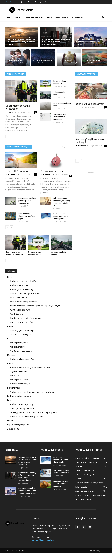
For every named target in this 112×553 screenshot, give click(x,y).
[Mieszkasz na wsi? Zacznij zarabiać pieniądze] (45, 484)
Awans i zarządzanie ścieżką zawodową (27, 416)
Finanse (18, 17)
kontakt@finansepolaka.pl (43, 540)
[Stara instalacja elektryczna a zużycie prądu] (10, 216)
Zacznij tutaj (21, 2)
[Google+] (84, 527)
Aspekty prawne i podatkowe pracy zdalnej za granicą (33, 412)
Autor (30, 2)
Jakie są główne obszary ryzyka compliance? (59, 116)
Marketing (11, 355)
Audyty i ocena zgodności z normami (26, 318)
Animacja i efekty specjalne (22, 408)
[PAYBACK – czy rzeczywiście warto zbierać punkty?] (45, 216)
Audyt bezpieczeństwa (20, 310)
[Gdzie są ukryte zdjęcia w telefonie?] (43, 58)
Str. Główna (9, 2)
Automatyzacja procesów (21, 322)
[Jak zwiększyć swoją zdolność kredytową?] (45, 473)
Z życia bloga (78, 17)
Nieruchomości (13, 387)
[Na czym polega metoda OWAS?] (45, 83)
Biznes (9, 17)
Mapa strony (95, 550)
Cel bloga (38, 2)
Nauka (10, 363)
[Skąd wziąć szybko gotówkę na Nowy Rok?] (91, 126)
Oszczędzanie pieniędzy (34, 17)
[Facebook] (77, 527)
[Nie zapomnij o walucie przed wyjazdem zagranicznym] (10, 201)
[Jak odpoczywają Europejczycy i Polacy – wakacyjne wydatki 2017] (45, 201)
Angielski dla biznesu (19, 371)
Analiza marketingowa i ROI (22, 359)
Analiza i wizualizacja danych (22, 404)
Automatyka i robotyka (20, 383)
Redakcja (9, 112)
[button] (103, 17)
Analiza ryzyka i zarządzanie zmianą (25, 293)
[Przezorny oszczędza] (56, 160)
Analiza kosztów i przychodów (23, 281)
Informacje (48, 2)
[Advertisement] (74, 10)
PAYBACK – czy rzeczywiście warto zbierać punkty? (60, 216)
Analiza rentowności (19, 285)
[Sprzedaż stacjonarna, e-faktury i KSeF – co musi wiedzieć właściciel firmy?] (56, 37)
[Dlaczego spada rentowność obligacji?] (69, 58)
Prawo (10, 420)
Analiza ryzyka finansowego (22, 330)
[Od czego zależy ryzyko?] (45, 95)
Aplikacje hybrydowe (19, 342)
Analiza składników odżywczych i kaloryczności (30, 367)
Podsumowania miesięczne (19, 396)
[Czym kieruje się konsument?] (91, 91)
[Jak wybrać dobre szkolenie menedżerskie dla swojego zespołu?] (17, 58)
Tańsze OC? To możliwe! (17, 171)
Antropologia (15, 375)
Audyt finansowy (17, 314)
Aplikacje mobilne (17, 346)
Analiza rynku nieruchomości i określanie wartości (32, 392)
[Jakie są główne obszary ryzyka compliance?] (45, 117)
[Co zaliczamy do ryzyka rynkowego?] (21, 91)
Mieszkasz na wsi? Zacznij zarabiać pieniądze (60, 483)
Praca (9, 400)
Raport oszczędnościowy (58, 17)
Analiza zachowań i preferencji (23, 301)
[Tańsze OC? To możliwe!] (21, 160)
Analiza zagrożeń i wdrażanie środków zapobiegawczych (35, 305)
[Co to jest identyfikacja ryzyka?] (45, 106)
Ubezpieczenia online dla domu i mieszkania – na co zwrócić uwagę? (27, 490)
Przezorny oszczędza (51, 171)
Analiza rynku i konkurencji (21, 289)
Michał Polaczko (12, 174)
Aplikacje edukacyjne (19, 379)
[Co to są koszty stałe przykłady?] (94, 58)
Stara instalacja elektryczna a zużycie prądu (26, 216)
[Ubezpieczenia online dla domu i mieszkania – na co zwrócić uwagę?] (90, 37)
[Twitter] (90, 527)
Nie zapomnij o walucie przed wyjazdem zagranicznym (27, 200)
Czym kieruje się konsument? (90, 103)
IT (8, 338)
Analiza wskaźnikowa (19, 297)
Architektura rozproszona (21, 351)
